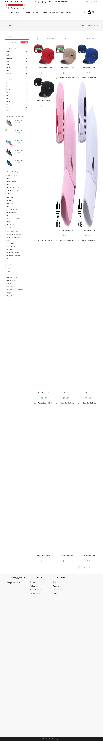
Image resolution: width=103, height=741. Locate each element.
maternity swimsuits (13, 212)
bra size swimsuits (13, 188)
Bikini (9, 185)
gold (8, 61)
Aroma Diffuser (12, 175)
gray (8, 64)
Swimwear (10, 262)
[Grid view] (36, 38)
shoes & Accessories (14, 234)
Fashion (9, 200)
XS (8, 110)
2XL (8, 83)
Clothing (10, 194)
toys (8, 274)
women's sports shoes (15, 289)
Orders (7, 2)
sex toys (10, 228)
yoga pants (11, 296)
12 (91, 38)
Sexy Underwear (12, 231)
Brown (9, 58)
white (9, 73)
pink (8, 67)
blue (8, 55)
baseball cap (11, 181)
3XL (8, 86)
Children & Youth (12, 191)
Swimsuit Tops (11, 259)
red (8, 70)
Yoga (9, 293)
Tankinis (9, 268)
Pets (8, 221)
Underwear (11, 280)
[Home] (83, 25)
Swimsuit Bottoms (13, 252)
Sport (9, 240)
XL (8, 107)
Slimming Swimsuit (13, 237)
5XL (8, 92)
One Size (10, 101)
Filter (24, 42)
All (97, 38)
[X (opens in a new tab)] (84, 2)
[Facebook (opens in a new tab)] (87, 2)
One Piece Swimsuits (14, 218)
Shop (55, 594)
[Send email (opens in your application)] (97, 2)
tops (8, 271)
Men (8, 215)
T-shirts (9, 265)
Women (10, 286)
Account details (35, 590)
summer (10, 249)
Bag (8, 178)
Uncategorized (12, 277)
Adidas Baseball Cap (44, 68)
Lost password (35, 594)
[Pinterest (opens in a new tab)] (89, 2)
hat (8, 206)
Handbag (10, 203)
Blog (54, 582)
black (9, 52)
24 (94, 38)
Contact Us (57, 590)
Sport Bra (10, 243)
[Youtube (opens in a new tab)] (94, 2)
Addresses (33, 586)
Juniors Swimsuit (12, 209)
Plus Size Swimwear (13, 225)
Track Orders (15, 2)
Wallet (9, 283)
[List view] (40, 38)
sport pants (11, 246)
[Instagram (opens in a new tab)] (92, 2)
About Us (56, 586)
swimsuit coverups (13, 255)
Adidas (95, 25)
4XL (8, 89)
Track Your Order (26, 2)
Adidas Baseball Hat (87, 68)
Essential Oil (11, 197)
